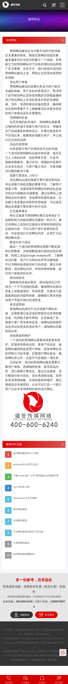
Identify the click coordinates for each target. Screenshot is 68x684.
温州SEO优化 (29, 651)
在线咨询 (24, 614)
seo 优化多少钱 (21, 486)
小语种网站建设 (21, 542)
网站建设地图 (39, 659)
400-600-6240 (24, 601)
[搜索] (44, 5)
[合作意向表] (54, 5)
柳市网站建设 (20, 509)
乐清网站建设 (20, 520)
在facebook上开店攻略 (25, 498)
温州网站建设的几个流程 (26, 453)
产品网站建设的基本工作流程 (28, 531)
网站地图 (52, 659)
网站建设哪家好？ (20, 659)
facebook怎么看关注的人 (26, 464)
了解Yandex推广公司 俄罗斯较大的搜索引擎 (36, 475)
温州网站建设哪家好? (24, 554)
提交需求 (49, 614)
